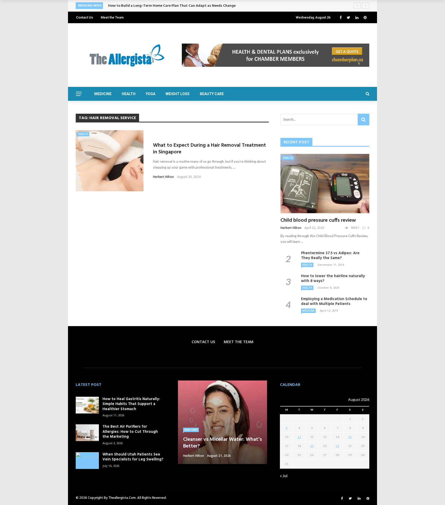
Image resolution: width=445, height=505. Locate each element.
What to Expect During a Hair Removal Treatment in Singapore (209, 148)
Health (128, 94)
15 (350, 437)
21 (337, 446)
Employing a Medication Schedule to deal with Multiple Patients (334, 301)
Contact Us (84, 17)
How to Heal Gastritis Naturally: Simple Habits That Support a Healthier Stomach (131, 404)
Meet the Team (112, 17)
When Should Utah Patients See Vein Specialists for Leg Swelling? (132, 457)
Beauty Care (212, 94)
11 (299, 437)
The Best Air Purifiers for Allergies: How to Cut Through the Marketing (130, 432)
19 (312, 446)
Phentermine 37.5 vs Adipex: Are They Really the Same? (330, 255)
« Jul (283, 475)
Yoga (150, 94)
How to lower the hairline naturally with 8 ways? (333, 278)
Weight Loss (178, 94)
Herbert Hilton (163, 177)
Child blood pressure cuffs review (318, 220)
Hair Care (191, 423)
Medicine (103, 94)
